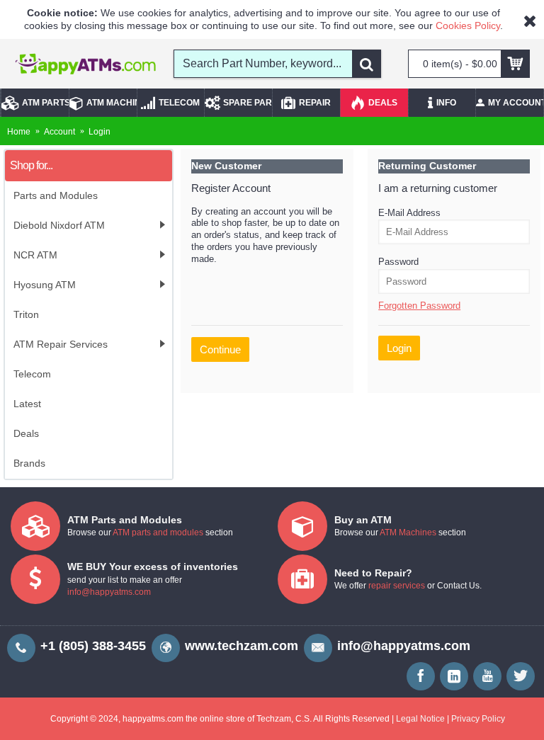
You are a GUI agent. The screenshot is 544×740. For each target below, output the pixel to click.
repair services (396, 586)
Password (398, 261)
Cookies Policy (468, 25)
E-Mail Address (409, 212)
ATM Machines (408, 532)
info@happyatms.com (109, 592)
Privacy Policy (478, 719)
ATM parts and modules (158, 532)
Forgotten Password (419, 305)
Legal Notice (420, 719)
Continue (220, 349)
